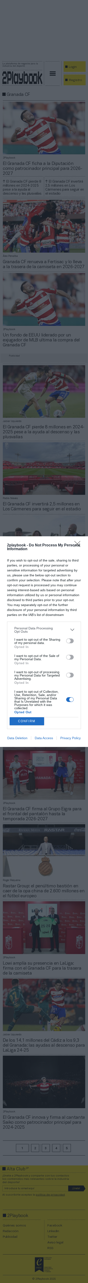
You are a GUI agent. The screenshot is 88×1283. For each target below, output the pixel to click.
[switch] (70, 641)
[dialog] (44, 641)
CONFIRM (26, 721)
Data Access (44, 738)
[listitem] (44, 630)
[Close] (78, 545)
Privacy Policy (70, 738)
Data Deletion (17, 738)
